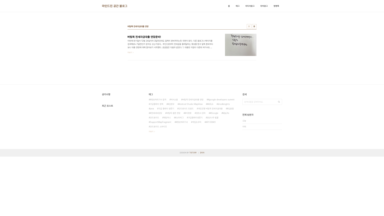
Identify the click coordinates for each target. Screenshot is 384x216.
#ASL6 (210, 104)
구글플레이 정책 (156, 104)
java (152, 108)
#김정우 (171, 104)
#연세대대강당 (156, 113)
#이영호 (188, 113)
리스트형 (254, 26)
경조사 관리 (201, 113)
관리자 (202, 153)
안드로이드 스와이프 (158, 126)
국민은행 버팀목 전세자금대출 (210, 108)
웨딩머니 (167, 117)
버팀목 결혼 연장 (173, 113)
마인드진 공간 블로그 (114, 6)
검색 (279, 102)
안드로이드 (154, 117)
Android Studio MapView (191, 104)
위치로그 (264, 6)
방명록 (276, 6)
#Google (214, 113)
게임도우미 (196, 122)
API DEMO (211, 122)
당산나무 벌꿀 (212, 117)
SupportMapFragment (160, 122)
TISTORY (193, 153)
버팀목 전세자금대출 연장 (192, 99)
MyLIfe (226, 113)
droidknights (224, 104)
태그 (237, 6)
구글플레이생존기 (195, 117)
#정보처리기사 (182, 122)
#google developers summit (221, 99)
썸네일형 (249, 26)
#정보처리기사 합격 (158, 99)
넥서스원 (174, 99)
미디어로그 (249, 6)
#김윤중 (230, 108)
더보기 (151, 131)
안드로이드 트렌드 (186, 108)
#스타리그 (179, 117)
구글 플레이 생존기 (166, 108)
